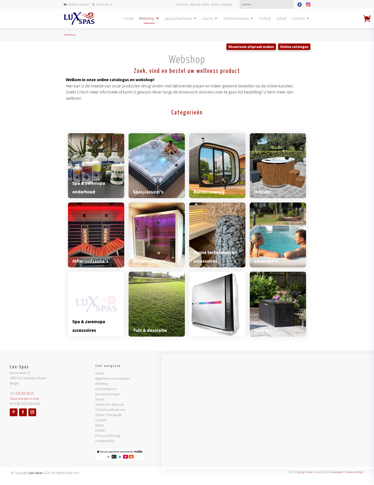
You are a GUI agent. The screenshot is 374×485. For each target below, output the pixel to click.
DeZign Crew (304, 472)
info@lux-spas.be (78, 4)
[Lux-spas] (79, 18)
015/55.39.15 (104, 4)
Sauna (208, 18)
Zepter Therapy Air (108, 415)
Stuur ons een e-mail (24, 398)
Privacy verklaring (107, 435)
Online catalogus (221, 4)
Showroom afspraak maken (192, 4)
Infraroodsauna (236, 18)
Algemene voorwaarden (112, 378)
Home (128, 18)
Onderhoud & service (110, 409)
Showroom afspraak (109, 404)
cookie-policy (105, 440)
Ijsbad (281, 18)
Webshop (146, 18)
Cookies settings (354, 472)
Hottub (265, 18)
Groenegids (336, 472)
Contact (298, 18)
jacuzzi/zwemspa (178, 18)
